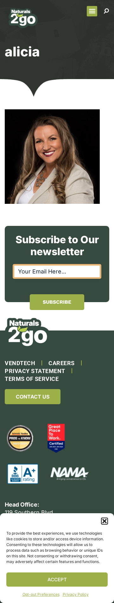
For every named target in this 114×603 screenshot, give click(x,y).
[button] (104, 521)
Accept (57, 580)
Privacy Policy (76, 594)
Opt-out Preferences (41, 594)
